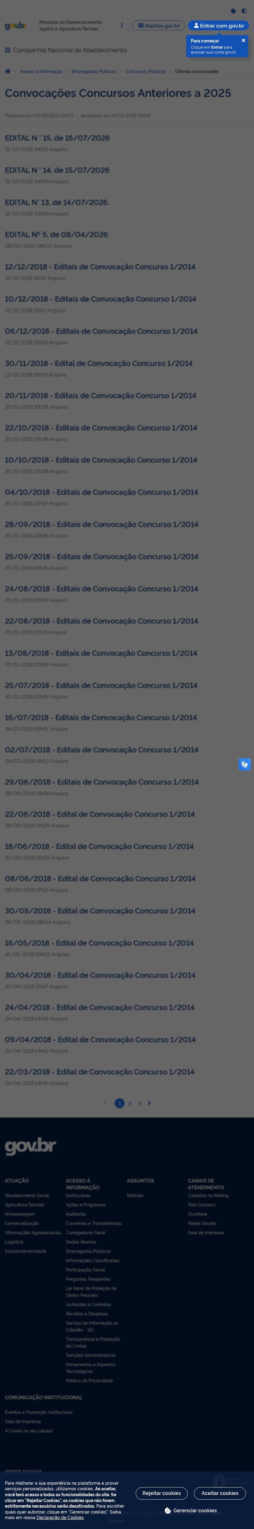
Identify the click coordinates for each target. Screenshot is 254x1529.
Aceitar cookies (220, 1492)
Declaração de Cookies (60, 1517)
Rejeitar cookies (161, 1492)
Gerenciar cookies (195, 1510)
